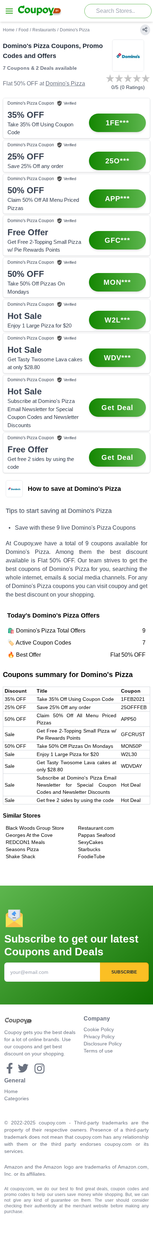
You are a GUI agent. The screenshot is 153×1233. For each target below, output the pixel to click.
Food (23, 29)
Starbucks (89, 849)
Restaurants (44, 29)
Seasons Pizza (22, 849)
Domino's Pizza (65, 83)
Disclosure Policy (103, 1043)
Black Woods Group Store (35, 828)
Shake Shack (20, 856)
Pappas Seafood (96, 835)
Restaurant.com (96, 828)
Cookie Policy (99, 1029)
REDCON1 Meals (25, 842)
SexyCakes (90, 842)
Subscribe (124, 972)
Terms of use (98, 1051)
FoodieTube (91, 856)
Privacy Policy (99, 1036)
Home (9, 29)
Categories (16, 1098)
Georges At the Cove (29, 835)
